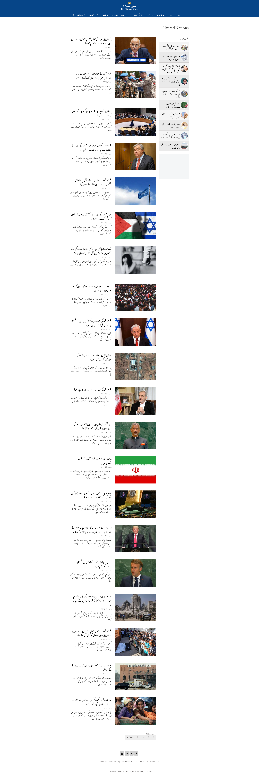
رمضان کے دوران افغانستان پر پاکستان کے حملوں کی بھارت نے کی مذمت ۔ (91, 113)
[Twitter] (132, 753)
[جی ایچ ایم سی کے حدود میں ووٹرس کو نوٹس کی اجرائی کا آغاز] (184, 57)
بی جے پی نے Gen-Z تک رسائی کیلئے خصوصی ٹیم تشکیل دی (171, 47)
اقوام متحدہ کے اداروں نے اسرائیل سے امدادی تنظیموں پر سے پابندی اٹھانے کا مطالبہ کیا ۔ (93, 182)
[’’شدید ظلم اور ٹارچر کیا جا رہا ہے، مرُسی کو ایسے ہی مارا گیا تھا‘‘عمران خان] (184, 81)
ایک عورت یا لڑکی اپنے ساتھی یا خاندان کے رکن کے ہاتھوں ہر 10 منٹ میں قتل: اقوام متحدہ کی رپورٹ (91, 250)
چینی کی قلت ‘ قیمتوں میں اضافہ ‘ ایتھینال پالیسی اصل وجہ (171, 115)
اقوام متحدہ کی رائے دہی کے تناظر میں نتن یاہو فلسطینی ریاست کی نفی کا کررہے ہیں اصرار (91, 322)
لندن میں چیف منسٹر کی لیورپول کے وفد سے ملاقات (171, 125)
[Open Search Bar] (73, 14)
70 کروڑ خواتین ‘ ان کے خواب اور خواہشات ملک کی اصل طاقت (170, 135)
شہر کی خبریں (149, 15)
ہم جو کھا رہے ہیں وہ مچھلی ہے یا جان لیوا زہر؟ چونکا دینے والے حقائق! (171, 93)
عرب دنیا (123, 15)
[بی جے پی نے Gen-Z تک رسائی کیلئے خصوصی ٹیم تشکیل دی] (184, 47)
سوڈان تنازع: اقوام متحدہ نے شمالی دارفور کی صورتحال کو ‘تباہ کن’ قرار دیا (94, 357)
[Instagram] (127, 753)
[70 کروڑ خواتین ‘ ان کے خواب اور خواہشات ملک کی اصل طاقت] (184, 135)
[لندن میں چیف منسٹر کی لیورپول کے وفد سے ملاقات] (184, 125)
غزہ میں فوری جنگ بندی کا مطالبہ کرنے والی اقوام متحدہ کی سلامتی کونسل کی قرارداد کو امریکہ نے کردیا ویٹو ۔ (91, 600)
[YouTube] (122, 753)
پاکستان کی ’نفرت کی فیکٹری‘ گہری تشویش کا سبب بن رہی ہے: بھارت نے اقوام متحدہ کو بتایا (91, 41)
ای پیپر (178, 15)
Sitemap (103, 762)
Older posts (150, 733)
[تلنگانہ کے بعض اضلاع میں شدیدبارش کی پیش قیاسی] (184, 105)
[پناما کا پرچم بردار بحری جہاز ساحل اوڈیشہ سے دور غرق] (184, 145)
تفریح (98, 15)
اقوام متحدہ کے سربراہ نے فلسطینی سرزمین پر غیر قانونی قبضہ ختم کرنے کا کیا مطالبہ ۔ (91, 216)
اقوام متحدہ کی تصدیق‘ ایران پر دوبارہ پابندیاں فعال (92, 389)
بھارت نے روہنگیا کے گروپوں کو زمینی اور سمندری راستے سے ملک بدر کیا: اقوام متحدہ (91, 701)
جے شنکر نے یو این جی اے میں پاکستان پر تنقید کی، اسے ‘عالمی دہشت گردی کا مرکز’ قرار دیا (92, 426)
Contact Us (143, 762)
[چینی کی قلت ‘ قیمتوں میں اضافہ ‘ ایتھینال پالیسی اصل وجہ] (184, 115)
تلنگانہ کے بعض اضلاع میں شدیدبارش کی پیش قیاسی (172, 105)
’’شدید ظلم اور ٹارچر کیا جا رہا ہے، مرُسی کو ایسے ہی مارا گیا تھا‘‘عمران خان (170, 81)
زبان (171, 15)
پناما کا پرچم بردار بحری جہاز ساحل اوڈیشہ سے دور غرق (170, 146)
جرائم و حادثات (81, 15)
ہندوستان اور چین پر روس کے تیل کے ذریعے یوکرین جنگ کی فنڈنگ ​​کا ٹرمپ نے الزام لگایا (91, 495)
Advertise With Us (129, 762)
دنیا (130, 15)
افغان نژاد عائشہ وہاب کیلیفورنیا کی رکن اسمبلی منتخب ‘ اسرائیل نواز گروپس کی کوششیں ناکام (170, 69)
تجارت (91, 15)
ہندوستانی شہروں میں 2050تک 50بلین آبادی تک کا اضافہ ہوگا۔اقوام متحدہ (92, 288)
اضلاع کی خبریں (138, 15)
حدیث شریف (160, 15)
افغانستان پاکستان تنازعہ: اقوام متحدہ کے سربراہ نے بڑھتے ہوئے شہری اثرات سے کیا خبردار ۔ (91, 147)
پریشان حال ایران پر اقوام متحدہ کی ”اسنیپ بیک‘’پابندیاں (94, 460)
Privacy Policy (114, 762)
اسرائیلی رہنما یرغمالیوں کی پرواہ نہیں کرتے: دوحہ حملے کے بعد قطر (91, 667)
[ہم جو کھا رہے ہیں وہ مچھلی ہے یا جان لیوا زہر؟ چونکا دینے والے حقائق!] (184, 93)
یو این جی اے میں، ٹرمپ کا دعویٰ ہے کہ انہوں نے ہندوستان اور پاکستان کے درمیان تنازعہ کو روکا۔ (91, 529)
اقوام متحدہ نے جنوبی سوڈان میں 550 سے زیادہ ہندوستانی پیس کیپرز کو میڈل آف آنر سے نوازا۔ (93, 75)
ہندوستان (115, 15)
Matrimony (154, 762)
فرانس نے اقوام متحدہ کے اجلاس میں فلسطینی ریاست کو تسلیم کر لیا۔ (93, 564)
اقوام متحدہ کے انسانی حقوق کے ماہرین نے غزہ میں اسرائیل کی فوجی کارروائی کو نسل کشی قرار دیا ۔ (91, 632)
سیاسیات (106, 15)
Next (130, 737)
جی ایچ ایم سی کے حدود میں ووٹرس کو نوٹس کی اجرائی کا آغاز (170, 57)
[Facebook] (136, 753)
